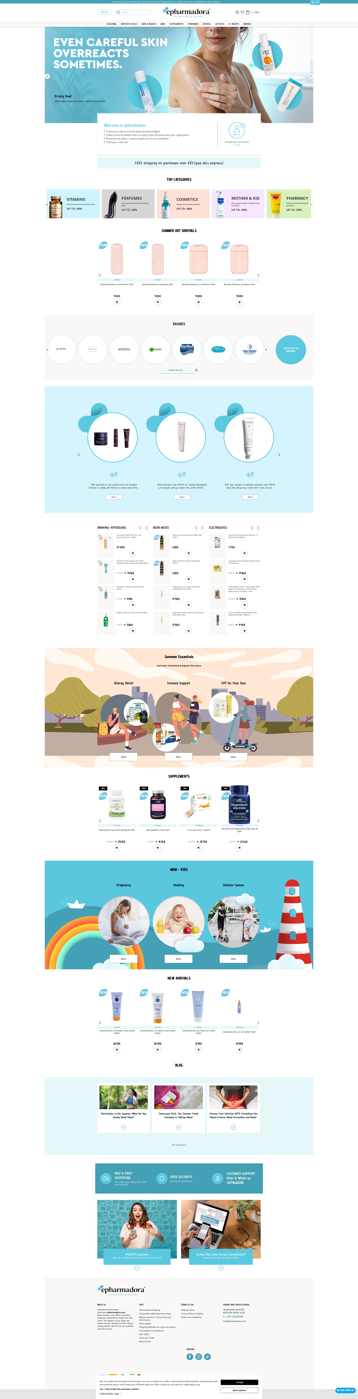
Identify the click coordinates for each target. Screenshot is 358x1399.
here (198, 1384)
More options (239, 1390)
